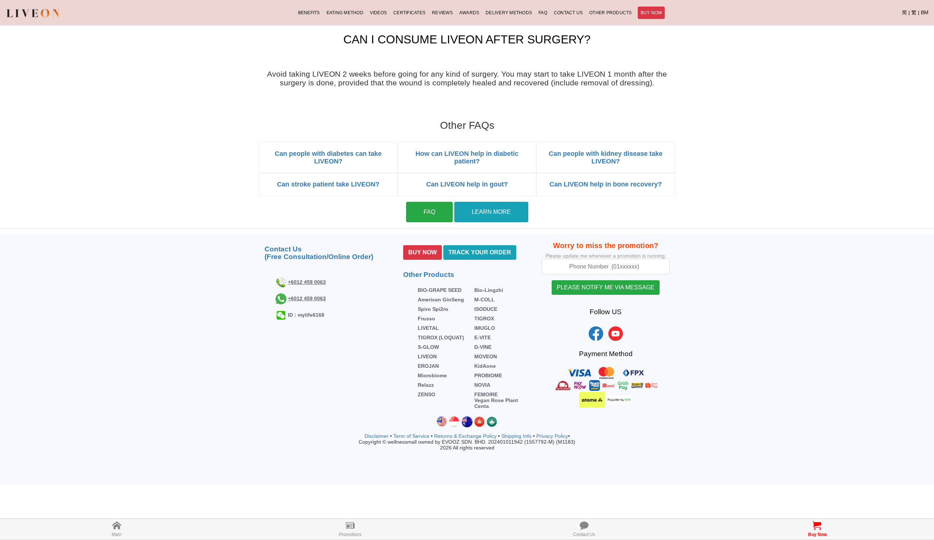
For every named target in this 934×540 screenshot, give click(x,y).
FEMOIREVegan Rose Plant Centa (496, 400)
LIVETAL (428, 328)
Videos (378, 12)
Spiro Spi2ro (433, 309)
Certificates (409, 12)
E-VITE (482, 337)
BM (925, 12)
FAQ (543, 12)
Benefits (309, 12)
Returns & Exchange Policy (465, 436)
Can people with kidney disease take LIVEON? (606, 157)
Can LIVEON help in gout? (467, 184)
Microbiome (432, 375)
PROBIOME (488, 375)
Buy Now (651, 12)
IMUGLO (484, 328)
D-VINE (482, 347)
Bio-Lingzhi (488, 290)
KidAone (485, 366)
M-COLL (484, 299)
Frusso (426, 318)
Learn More (491, 212)
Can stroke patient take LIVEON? (328, 184)
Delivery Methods (509, 12)
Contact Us (568, 12)
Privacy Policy (552, 436)
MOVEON (485, 356)
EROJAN (428, 366)
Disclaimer (376, 436)
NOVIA (482, 385)
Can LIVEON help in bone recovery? (605, 184)
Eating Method (345, 12)
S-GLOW (428, 347)
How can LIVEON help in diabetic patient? (467, 157)
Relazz (426, 385)
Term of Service (411, 436)
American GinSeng (441, 299)
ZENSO (426, 394)
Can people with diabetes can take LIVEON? (328, 157)
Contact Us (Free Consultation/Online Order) (319, 253)
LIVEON (427, 356)
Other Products (610, 12)
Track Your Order (479, 252)
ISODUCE (485, 309)
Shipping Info (516, 436)
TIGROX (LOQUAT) (441, 337)
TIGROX (484, 318)
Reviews (442, 12)
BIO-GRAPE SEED (440, 290)
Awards (469, 12)
